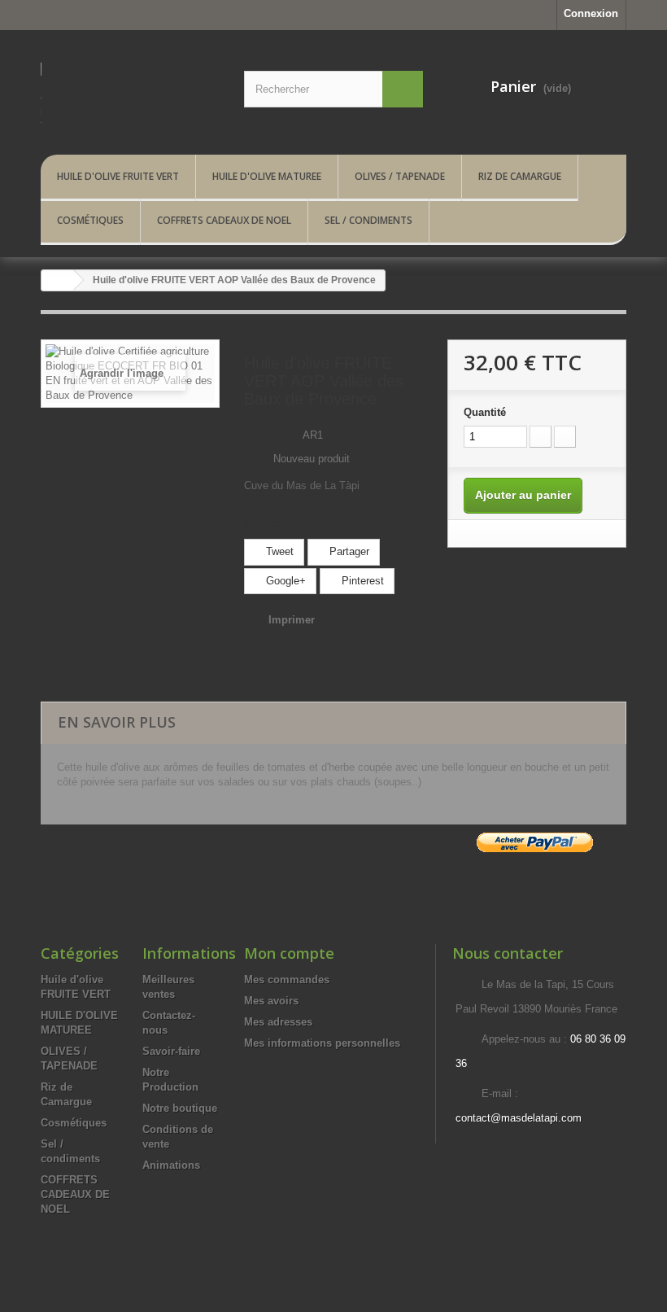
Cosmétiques (90, 220)
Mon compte (289, 953)
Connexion (591, 13)
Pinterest (361, 581)
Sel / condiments (368, 220)
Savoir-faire (171, 1051)
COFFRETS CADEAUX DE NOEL (224, 220)
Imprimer (291, 620)
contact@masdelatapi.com (519, 1118)
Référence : (272, 435)
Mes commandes (286, 979)
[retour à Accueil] (57, 280)
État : (257, 459)
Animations (171, 1165)
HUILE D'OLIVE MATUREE (266, 176)
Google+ (284, 581)
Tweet (278, 551)
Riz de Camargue (519, 176)
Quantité (485, 412)
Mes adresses (278, 1022)
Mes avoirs (271, 1001)
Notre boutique (179, 1108)
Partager (347, 551)
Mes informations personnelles (322, 1043)
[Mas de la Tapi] (130, 98)
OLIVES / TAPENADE (400, 176)
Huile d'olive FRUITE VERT (118, 176)
